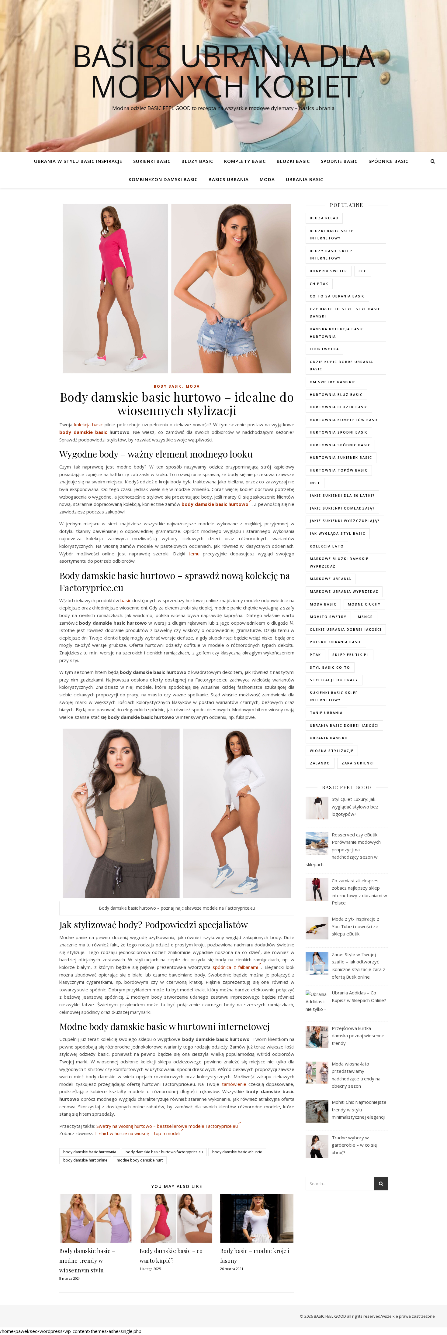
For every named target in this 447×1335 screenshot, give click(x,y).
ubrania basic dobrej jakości (344, 725)
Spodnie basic (339, 161)
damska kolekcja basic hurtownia (337, 333)
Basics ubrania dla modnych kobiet (223, 70)
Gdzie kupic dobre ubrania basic (341, 365)
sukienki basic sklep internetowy (334, 696)
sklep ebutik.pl (350, 654)
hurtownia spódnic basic (340, 445)
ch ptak (319, 283)
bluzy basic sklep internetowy (331, 255)
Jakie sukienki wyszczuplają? (345, 520)
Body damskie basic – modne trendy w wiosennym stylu (87, 1260)
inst (315, 483)
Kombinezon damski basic (163, 179)
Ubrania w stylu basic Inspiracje (78, 161)
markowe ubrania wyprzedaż (344, 591)
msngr (365, 616)
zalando (320, 763)
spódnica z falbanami (235, 967)
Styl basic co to (330, 667)
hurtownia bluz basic (336, 394)
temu (194, 554)
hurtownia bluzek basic (339, 407)
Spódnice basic (388, 161)
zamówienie (233, 1084)
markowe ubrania (330, 578)
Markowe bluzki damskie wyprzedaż (339, 562)
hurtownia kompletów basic (344, 419)
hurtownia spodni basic (339, 432)
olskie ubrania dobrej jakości (346, 629)
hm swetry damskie (333, 381)
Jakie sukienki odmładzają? (342, 508)
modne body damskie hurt (140, 1160)
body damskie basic (83, 432)
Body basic (168, 386)
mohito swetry (328, 616)
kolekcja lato (327, 546)
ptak (315, 654)
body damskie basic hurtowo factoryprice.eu (164, 1152)
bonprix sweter (328, 271)
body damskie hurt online (85, 1160)
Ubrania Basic (304, 179)
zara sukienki (357, 763)
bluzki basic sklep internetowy (332, 234)
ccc (363, 271)
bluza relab (324, 218)
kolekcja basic (88, 424)
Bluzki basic (293, 161)
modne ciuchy (364, 604)
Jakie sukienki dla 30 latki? (342, 495)
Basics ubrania (229, 179)
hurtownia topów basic (339, 470)
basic (125, 600)
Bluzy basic (197, 161)
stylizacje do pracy (334, 680)
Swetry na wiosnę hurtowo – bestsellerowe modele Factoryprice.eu (167, 1126)
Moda (267, 179)
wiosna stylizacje (332, 750)
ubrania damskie (329, 738)
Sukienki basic (152, 161)
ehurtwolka (324, 349)
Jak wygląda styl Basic (338, 533)
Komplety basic (245, 161)
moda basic (323, 604)
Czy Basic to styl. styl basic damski (345, 313)
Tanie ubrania (326, 712)
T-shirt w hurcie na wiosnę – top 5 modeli (137, 1133)
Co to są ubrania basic (337, 296)
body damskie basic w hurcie (237, 1152)
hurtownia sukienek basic (341, 457)
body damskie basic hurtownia (89, 1152)
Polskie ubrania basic (336, 642)
